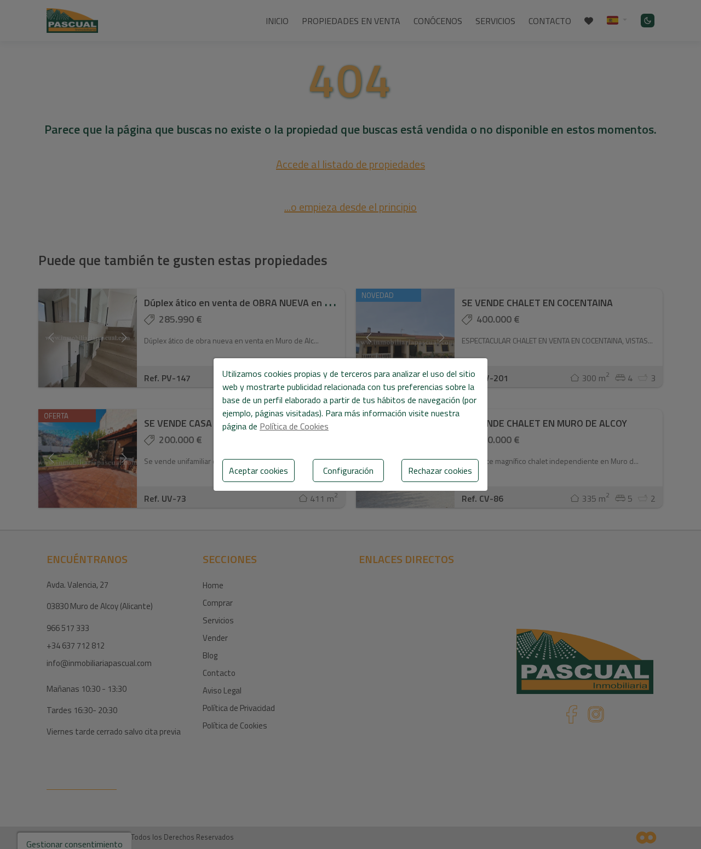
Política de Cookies (294, 426)
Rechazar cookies (440, 470)
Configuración (348, 470)
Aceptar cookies (258, 470)
